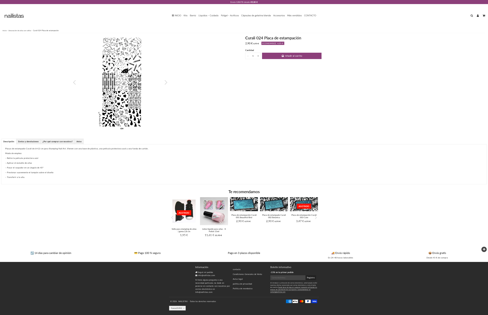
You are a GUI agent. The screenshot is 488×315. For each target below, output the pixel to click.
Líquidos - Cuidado (209, 15)
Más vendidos (294, 15)
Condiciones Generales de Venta (247, 274)
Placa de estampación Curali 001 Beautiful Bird (244, 216)
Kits (185, 15)
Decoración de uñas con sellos (20, 30)
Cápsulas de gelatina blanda (256, 15)
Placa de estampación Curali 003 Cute (304, 216)
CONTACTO (310, 15)
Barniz (193, 15)
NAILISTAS (183, 301)
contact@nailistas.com (277, 292)
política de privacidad (242, 284)
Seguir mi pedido (205, 272)
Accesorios (279, 15)
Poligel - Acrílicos (230, 15)
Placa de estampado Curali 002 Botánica (274, 216)
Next (166, 82)
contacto (237, 269)
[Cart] (484, 15)
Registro (311, 277)
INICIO (178, 15)
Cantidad (249, 50)
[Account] (478, 15)
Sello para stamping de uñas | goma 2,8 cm (184, 230)
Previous (74, 82)
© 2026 (173, 301)
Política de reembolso (243, 288)
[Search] (472, 15)
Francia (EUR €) (176, 308)
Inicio (5, 30)
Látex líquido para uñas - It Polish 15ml (214, 230)
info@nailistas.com (206, 275)
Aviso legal (238, 279)
